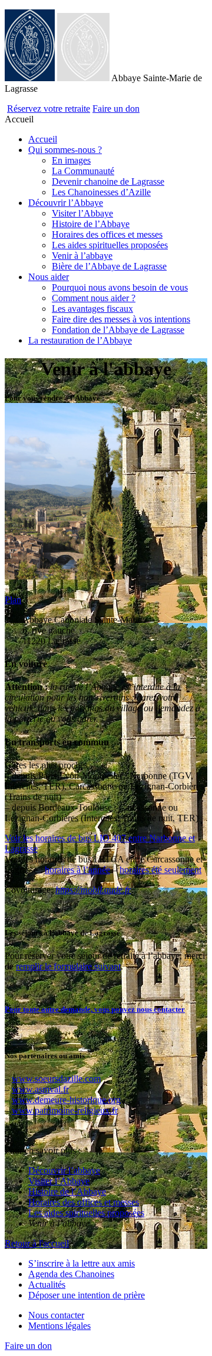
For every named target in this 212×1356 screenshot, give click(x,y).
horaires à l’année (77, 870)
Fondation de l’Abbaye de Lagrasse (118, 330)
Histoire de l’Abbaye (91, 224)
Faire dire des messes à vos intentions (121, 319)
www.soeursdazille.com (56, 1079)
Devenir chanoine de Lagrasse (108, 181)
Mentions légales (59, 1326)
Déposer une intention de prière (86, 1295)
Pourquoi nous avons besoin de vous (120, 287)
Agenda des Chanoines (71, 1274)
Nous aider (48, 277)
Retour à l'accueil (37, 1243)
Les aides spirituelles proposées (110, 245)
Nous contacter (56, 1315)
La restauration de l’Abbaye (80, 340)
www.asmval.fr (40, 1089)
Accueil (42, 139)
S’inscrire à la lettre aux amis (81, 1263)
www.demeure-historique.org (66, 1100)
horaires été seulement (160, 870)
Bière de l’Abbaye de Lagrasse (109, 266)
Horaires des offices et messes (107, 234)
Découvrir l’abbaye (64, 1170)
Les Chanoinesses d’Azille (101, 192)
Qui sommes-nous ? (65, 150)
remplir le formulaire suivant (68, 966)
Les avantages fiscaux (92, 309)
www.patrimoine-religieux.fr (65, 1110)
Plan (13, 600)
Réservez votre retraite (48, 109)
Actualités (46, 1285)
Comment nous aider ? (93, 298)
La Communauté (83, 171)
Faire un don (116, 109)
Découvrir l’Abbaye (65, 203)
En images (71, 160)
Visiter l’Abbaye (82, 213)
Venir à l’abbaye (82, 256)
